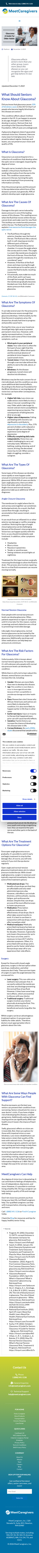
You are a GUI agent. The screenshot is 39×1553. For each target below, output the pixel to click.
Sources (7, 1229)
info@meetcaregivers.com (20, 1386)
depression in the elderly (17, 424)
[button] (19, 1229)
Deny (19, 817)
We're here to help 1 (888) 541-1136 (21, 4)
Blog (12, 1218)
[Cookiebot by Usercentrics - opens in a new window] (28, 734)
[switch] (33, 777)
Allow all (19, 805)
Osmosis (4, 296)
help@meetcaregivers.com (19, 1394)
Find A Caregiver (29, 1211)
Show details (27, 799)
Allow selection (19, 811)
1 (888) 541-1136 (12, 1211)
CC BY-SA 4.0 (12, 296)
